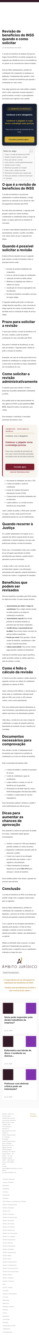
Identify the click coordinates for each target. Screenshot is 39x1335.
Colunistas (6, 1195)
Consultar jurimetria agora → (20, 139)
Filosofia (5, 1290)
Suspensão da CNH (9, 1325)
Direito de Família (8, 1224)
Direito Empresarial (9, 1246)
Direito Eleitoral (8, 1243)
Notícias (5, 1310)
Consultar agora (20, 467)
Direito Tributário (8, 1278)
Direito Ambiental (8, 1208)
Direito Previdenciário (11, 973)
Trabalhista (6, 1329)
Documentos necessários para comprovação (18, 173)
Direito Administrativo (10, 1204)
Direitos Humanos (8, 1281)
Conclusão (9, 178)
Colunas (5, 1192)
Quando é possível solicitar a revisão (16, 157)
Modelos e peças (8, 1306)
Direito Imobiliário (8, 1249)
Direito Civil (6, 1211)
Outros (5, 1313)
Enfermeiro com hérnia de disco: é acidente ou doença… (17, 1053)
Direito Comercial (8, 1214)
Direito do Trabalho (9, 1236)
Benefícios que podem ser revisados (16, 168)
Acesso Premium (8, 1182)
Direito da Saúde (8, 1220)
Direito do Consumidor (10, 1233)
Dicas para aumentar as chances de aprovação (18, 176)
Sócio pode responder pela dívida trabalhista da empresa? (18, 1020)
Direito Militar (7, 1255)
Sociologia (6, 1319)
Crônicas (5, 1198)
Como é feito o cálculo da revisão (15, 170)
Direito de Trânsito (9, 1227)
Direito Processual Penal (11, 1271)
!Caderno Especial (9, 1179)
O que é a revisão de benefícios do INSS (17, 154)
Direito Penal (7, 1259)
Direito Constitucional (10, 1217)
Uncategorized (7, 1332)
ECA (4, 1284)
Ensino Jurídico (8, 1287)
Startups (5, 1322)
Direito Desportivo (9, 1230)
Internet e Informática (10, 1294)
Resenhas (6, 1316)
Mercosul (6, 1303)
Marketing (6, 1300)
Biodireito (6, 1185)
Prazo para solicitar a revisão (14, 160)
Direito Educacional (9, 1240)
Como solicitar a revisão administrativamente (18, 162)
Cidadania (6, 1189)
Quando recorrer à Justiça (12, 165)
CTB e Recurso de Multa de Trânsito (14, 1201)
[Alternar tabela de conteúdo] (30, 151)
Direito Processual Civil (10, 1268)
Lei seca (5, 1297)
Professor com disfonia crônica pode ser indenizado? (16, 1086)
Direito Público (7, 1275)
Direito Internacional (9, 1252)
